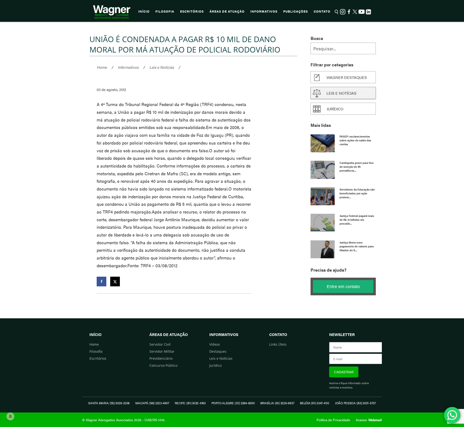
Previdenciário (161, 358)
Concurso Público (163, 365)
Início (144, 11)
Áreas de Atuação (227, 11)
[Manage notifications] (10, 416)
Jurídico (334, 109)
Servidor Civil (160, 344)
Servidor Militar (161, 351)
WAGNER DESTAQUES (346, 77)
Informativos (263, 11)
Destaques (217, 351)
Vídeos (214, 344)
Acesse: (369, 419)
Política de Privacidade (333, 419)
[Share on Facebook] (101, 281)
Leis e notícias (341, 93)
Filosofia (164, 11)
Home (102, 67)
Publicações (295, 11)
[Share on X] (115, 281)
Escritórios (192, 11)
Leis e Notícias (161, 67)
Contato (322, 11)
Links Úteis (278, 344)
